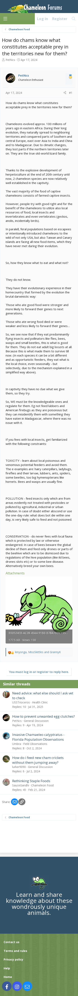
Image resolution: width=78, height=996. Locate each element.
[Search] (73, 18)
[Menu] (5, 18)
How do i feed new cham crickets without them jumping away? (38, 760)
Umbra (16, 744)
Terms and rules (15, 951)
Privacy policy (13, 959)
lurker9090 (19, 767)
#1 (70, 93)
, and (38, 652)
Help (7, 968)
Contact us (11, 942)
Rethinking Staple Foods (31, 781)
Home (8, 977)
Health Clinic (40, 702)
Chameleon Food (42, 785)
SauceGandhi (20, 785)
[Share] (65, 92)
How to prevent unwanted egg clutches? (43, 716)
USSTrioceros (21, 702)
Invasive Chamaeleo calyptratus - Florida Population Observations (38, 737)
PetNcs (10, 60)
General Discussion (36, 721)
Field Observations (35, 744)
